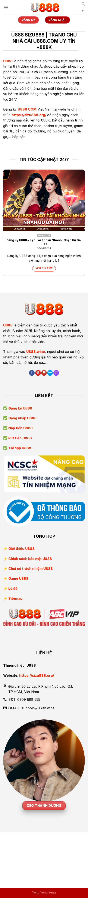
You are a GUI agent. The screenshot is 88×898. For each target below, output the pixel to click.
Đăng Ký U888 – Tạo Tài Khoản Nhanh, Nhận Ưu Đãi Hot (44, 242)
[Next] (85, 224)
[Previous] (3, 224)
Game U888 (18, 578)
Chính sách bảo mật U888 (30, 559)
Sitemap (15, 598)
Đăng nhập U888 (22, 418)
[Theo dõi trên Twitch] (56, 373)
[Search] (83, 9)
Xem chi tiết (44, 268)
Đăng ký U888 (19, 408)
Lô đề (13, 588)
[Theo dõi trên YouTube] (44, 373)
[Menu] (5, 7)
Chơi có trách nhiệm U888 (30, 568)
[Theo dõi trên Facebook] (32, 373)
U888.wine (35, 351)
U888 (8, 61)
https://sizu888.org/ (29, 115)
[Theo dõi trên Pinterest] (38, 373)
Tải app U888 (19, 448)
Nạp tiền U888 (20, 428)
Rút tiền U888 (19, 438)
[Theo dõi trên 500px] (50, 373)
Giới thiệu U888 (21, 548)
